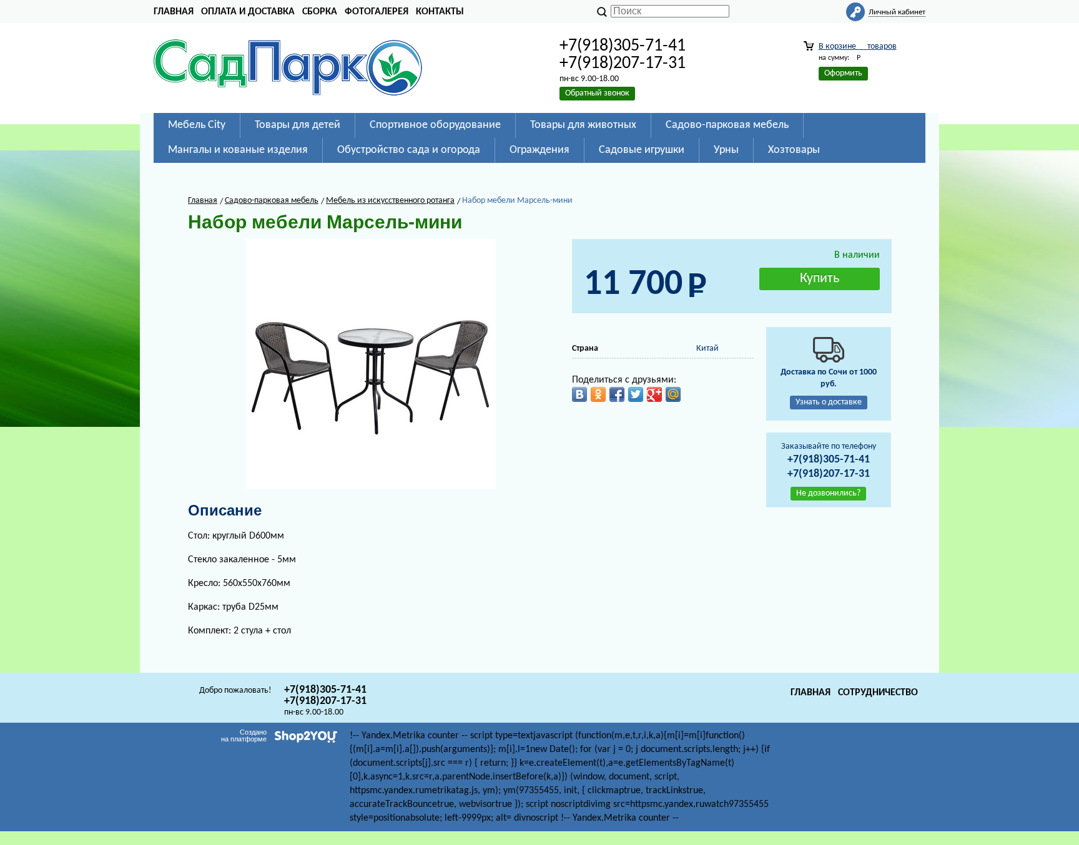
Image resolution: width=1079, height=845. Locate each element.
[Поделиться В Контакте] (579, 394)
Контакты (440, 12)
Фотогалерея (376, 12)
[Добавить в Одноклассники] (598, 394)
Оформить (843, 73)
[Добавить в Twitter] (635, 394)
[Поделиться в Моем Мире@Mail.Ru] (673, 394)
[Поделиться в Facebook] (616, 394)
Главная (174, 12)
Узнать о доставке (829, 402)
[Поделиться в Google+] (654, 394)
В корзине (858, 46)
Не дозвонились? (828, 493)
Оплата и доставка (248, 12)
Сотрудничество (878, 693)
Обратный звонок (597, 93)
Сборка (319, 12)
